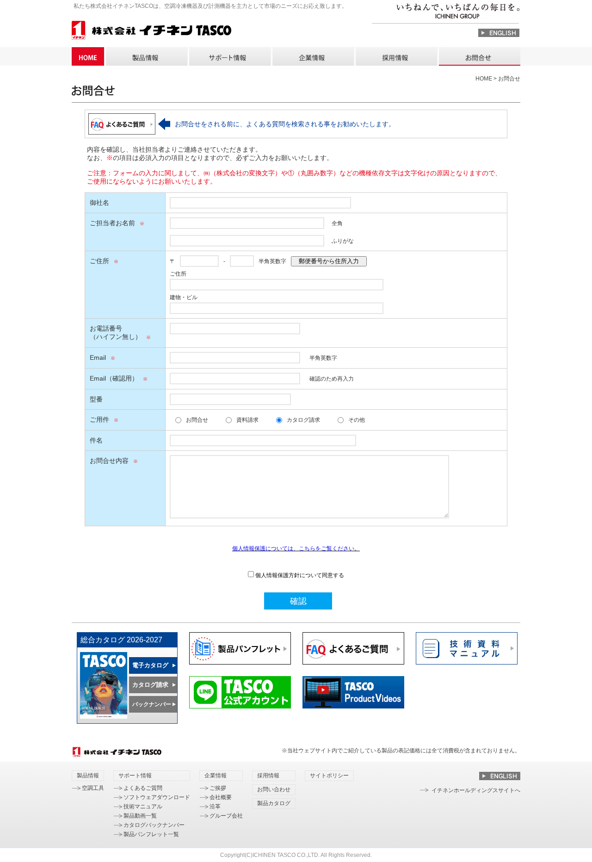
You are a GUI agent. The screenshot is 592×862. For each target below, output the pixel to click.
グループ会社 (226, 816)
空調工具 (93, 788)
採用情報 (396, 56)
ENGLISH (498, 33)
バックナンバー (151, 704)
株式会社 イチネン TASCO (151, 32)
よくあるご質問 (142, 788)
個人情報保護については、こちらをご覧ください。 (296, 548)
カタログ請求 (303, 420)
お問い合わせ (479, 56)
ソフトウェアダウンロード (156, 797)
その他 (356, 420)
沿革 (215, 806)
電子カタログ (150, 665)
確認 (298, 601)
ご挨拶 (218, 788)
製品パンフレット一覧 (151, 834)
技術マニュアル (142, 806)
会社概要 (221, 797)
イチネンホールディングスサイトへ (476, 790)
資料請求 (247, 420)
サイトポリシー (329, 775)
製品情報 (146, 56)
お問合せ (197, 420)
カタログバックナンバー (154, 825)
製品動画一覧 (140, 816)
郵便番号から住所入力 (329, 261)
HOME (88, 56)
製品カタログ (273, 803)
